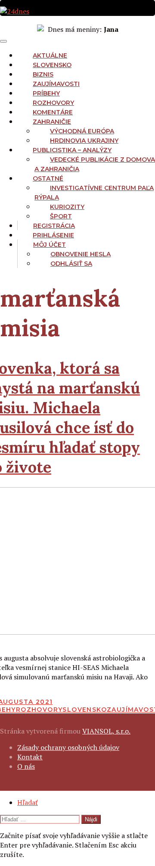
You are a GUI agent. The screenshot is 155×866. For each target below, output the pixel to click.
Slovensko (52, 65)
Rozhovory (53, 103)
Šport (61, 216)
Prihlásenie (53, 235)
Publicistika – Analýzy (72, 150)
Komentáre (53, 112)
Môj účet (49, 245)
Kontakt (30, 757)
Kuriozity (67, 207)
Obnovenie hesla (80, 254)
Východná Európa (82, 131)
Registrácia (54, 226)
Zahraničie (52, 122)
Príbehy (46, 93)
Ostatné (48, 178)
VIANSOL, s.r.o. (106, 731)
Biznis (43, 74)
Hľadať (27, 802)
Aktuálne (50, 55)
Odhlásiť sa (71, 263)
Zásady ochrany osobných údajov (68, 747)
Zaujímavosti (56, 84)
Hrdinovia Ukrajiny (84, 140)
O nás (26, 766)
